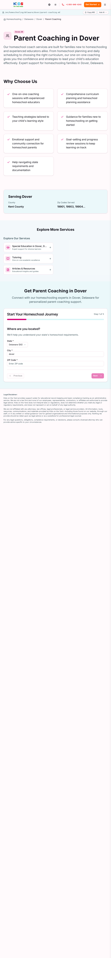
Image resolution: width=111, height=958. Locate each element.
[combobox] (17, 344)
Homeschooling (13, 19)
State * (10, 341)
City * (10, 351)
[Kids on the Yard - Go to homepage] (18, 5)
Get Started (91, 4)
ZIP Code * (12, 360)
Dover (39, 19)
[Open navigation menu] (104, 4)
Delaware (28, 19)
